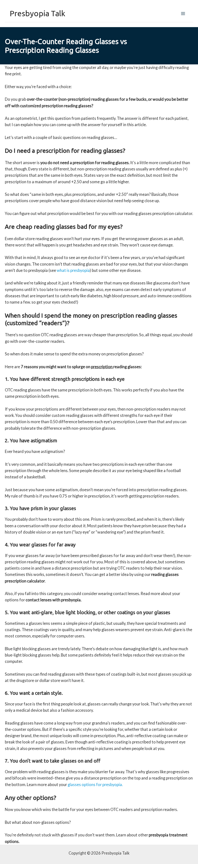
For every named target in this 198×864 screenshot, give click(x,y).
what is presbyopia (73, 270)
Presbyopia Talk (37, 13)
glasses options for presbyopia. (95, 784)
